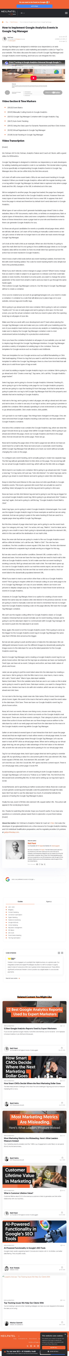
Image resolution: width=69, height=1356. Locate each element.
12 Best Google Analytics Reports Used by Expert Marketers (30, 1028)
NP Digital (17, 39)
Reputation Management (15, 927)
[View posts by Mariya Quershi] (6, 1323)
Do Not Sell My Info (22, 1338)
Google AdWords (13, 922)
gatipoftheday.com (11, 832)
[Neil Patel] (8, 11)
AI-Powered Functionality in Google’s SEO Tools (24, 1248)
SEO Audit (11, 933)
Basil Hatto (14, 1103)
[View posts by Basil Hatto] (6, 1103)
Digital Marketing (12, 917)
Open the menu (66, 13)
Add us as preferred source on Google (23, 879)
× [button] (65, 1334)
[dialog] (53, 1343)
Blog (7, 22)
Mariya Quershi (16, 1323)
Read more (54, 1344)
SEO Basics (11, 930)
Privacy (15, 1338)
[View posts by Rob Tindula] (6, 1268)
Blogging (10, 909)
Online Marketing (13, 925)
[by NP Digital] (12, 14)
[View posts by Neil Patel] (6, 1049)
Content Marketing (13, 912)
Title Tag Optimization (14, 938)
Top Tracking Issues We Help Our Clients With (24, 1303)
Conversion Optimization (15, 914)
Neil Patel (10, 37)
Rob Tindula (14, 1268)
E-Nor (52, 823)
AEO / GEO (11, 907)
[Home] (2, 22)
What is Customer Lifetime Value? (18, 1193)
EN (21, 13)
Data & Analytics (14, 22)
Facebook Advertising (14, 920)
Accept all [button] (53, 1347)
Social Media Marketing (14, 935)
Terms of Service (33, 1338)
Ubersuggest (12, 40)
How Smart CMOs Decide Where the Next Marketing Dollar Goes (32, 1083)
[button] (53, 1351)
